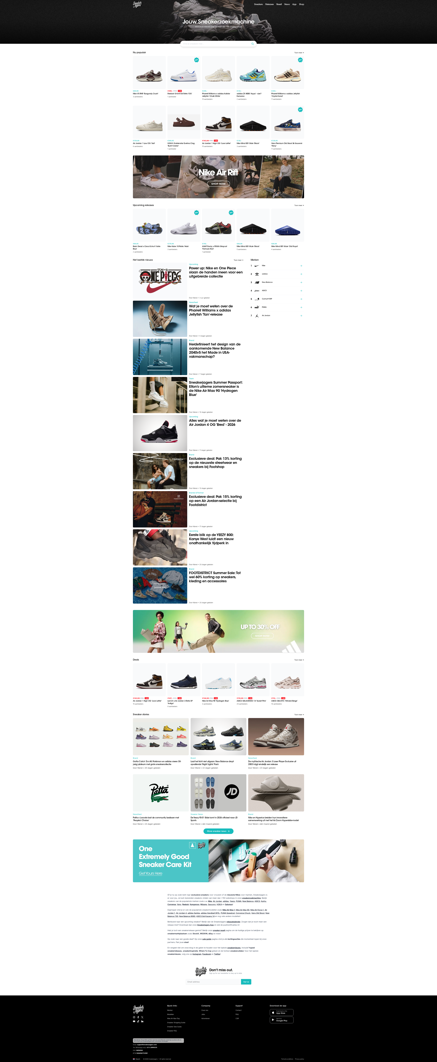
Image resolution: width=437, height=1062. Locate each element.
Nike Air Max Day (173, 1018)
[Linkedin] (142, 1021)
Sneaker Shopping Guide (176, 1022)
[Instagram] (134, 1017)
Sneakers (258, 5)
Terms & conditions (287, 1059)
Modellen (170, 1014)
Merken (170, 1010)
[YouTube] (134, 1021)
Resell (279, 5)
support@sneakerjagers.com (147, 1044)
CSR (237, 1018)
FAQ (237, 1014)
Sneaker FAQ (172, 1031)
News (287, 5)
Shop (301, 5)
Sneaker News (197, 814)
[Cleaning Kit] (218, 860)
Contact (238, 1010)
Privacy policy (299, 1059)
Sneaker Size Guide (174, 1027)
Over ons (204, 1010)
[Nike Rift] (218, 176)
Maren (140, 768)
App (294, 5)
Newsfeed (252, 758)
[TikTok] (138, 1021)
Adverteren (205, 1018)
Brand (135, 758)
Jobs (203, 1014)
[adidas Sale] (218, 631)
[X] (142, 1017)
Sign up (246, 982)
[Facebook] (138, 1017)
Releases (269, 5)
